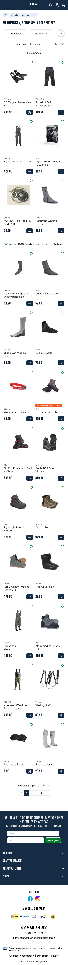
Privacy (55, 955)
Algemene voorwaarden (21, 955)
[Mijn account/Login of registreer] (57, 5)
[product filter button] (62, 44)
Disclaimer (42, 955)
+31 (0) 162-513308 (34, 933)
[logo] (5, 948)
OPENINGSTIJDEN (12, 869)
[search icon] (51, 5)
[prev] (61, 33)
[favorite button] (31, 62)
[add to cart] (29, 112)
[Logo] (34, 5)
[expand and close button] (62, 853)
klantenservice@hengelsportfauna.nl (34, 937)
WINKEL (7, 876)
